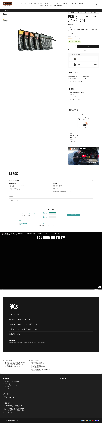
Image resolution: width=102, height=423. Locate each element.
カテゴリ (73, 12)
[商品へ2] (5, 20)
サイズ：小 (79, 12)
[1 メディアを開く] (36, 39)
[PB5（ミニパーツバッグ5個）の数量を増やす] (74, 46)
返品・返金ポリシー (7, 383)
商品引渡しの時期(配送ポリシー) (10, 385)
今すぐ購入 (84, 50)
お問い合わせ (29, 342)
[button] (45, 212)
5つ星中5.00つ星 (31, 213)
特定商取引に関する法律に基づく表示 (11, 381)
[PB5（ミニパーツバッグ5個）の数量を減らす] (69, 46)
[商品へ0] (5, 14)
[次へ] (64, 10)
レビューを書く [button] (74, 214)
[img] (42, 224)
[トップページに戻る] (68, 12)
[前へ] (38, 10)
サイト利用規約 (6, 386)
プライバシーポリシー (7, 388)
